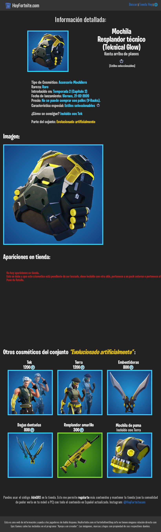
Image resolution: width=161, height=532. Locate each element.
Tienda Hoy (145, 4)
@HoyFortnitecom (134, 502)
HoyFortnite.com (25, 5)
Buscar (133, 4)
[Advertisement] (80, 315)
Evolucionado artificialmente (76, 122)
